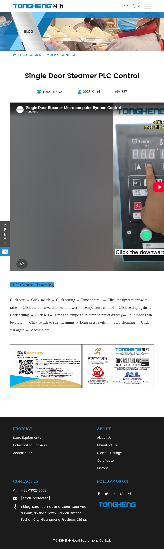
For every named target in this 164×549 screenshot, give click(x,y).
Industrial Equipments (30, 445)
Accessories (22, 453)
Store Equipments (27, 437)
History (102, 468)
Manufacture (107, 445)
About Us (104, 437)
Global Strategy (109, 453)
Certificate (105, 460)
